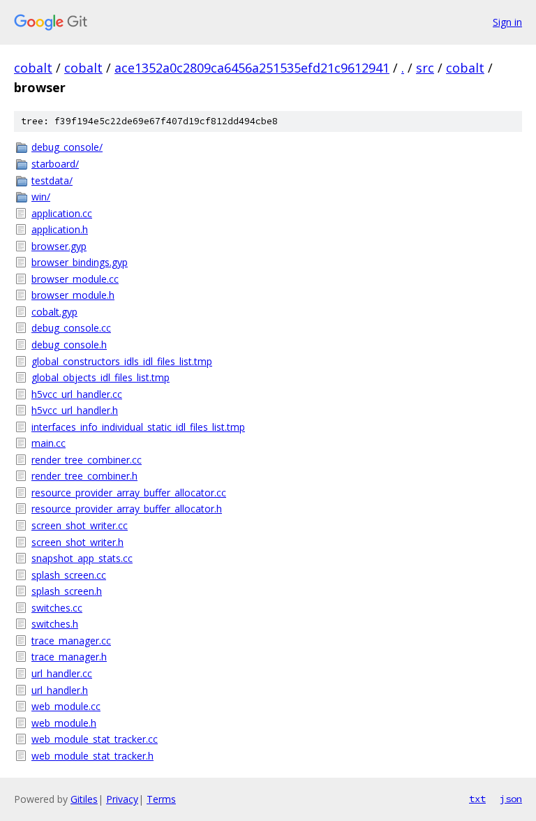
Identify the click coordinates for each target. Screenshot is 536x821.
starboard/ (55, 163)
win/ (40, 196)
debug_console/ (67, 147)
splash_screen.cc (68, 575)
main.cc (48, 443)
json (511, 798)
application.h (59, 229)
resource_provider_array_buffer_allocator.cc (128, 492)
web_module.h (63, 723)
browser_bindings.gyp (79, 262)
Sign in (507, 22)
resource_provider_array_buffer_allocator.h (126, 508)
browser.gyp (59, 246)
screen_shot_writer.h (77, 542)
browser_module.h (72, 295)
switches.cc (56, 607)
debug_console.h (69, 344)
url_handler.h (59, 690)
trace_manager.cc (71, 640)
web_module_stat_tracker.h (92, 755)
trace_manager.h (69, 656)
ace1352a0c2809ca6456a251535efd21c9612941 (251, 67)
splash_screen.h (66, 591)
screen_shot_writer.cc (79, 525)
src (425, 67)
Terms (161, 799)
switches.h (54, 623)
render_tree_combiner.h (84, 475)
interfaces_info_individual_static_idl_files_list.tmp (138, 427)
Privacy (122, 799)
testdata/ (52, 180)
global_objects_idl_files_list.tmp (100, 377)
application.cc (61, 213)
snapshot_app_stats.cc (82, 558)
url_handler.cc (61, 673)
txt (477, 798)
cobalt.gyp (54, 311)
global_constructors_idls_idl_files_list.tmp (121, 361)
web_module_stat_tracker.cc (94, 739)
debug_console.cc (71, 327)
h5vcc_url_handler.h (74, 410)
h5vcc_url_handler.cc (76, 394)
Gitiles (84, 799)
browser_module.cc (75, 279)
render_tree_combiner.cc (86, 459)
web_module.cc (65, 706)
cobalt (33, 67)
